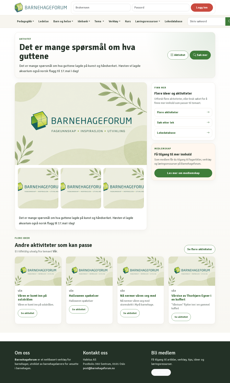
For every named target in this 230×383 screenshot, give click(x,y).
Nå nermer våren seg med (138, 296)
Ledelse (43, 21)
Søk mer (202, 55)
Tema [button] (98, 21)
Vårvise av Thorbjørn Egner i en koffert (191, 297)
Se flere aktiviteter (199, 249)
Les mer (161, 372)
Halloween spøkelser (84, 296)
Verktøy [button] (113, 21)
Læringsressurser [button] (146, 21)
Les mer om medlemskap (183, 173)
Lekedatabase (173, 21)
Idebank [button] (83, 21)
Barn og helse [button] (62, 21)
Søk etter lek (165, 122)
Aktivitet (179, 55)
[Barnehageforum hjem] (41, 7)
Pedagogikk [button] (24, 21)
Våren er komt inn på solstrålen (32, 297)
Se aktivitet (27, 313)
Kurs (128, 21)
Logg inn (202, 7)
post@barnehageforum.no (99, 368)
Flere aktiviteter (167, 112)
